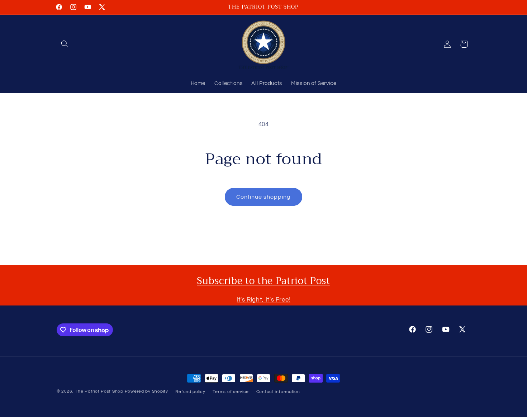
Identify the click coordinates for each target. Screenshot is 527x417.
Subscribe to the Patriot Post (263, 281)
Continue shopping (263, 197)
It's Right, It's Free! (263, 300)
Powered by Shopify (146, 391)
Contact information (278, 392)
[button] (65, 44)
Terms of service (231, 392)
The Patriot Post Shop (99, 391)
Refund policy (190, 392)
